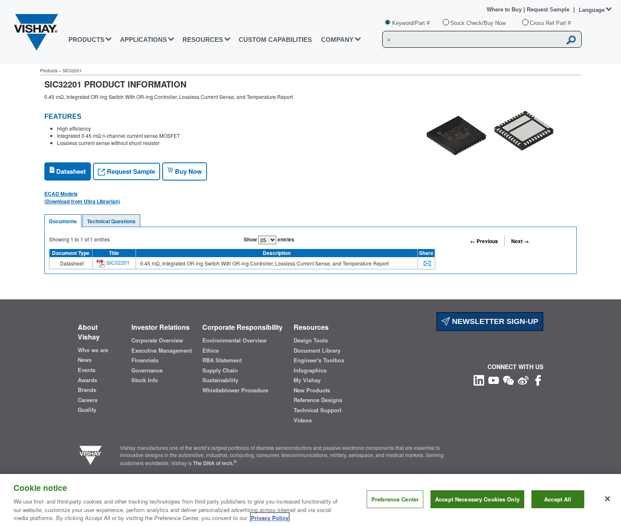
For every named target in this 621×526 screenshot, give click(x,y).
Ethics (210, 350)
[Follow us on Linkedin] (479, 379)
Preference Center (395, 499)
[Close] (607, 499)
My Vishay (307, 380)
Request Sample (130, 171)
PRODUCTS (86, 39)
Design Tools (311, 340)
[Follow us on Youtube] (493, 379)
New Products (312, 390)
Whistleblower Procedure (235, 390)
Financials (144, 360)
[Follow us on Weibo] (523, 379)
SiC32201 (117, 262)
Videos (303, 420)
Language (592, 10)
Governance (147, 370)
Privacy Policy (270, 517)
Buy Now (187, 171)
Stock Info (144, 380)
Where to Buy (505, 9)
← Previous (484, 241)
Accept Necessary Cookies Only (477, 499)
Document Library (317, 350)
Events (86, 370)
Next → (520, 241)
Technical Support (317, 410)
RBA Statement (222, 360)
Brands (87, 390)
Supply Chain (220, 370)
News (85, 360)
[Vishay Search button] (571, 39)
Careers (88, 400)
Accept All (557, 499)
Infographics (310, 370)
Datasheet (70, 171)
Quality (87, 410)
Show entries (269, 239)
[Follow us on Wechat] (508, 379)
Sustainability (220, 380)
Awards (87, 380)
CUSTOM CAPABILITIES (275, 39)
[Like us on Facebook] (538, 379)
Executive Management (161, 350)
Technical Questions (111, 221)
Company (337, 39)
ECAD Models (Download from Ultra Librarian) (82, 197)
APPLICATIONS (143, 39)
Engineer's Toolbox (319, 360)
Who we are (93, 350)
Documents (63, 221)
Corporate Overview (157, 340)
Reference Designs (318, 400)
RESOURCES (202, 39)
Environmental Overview (234, 340)
